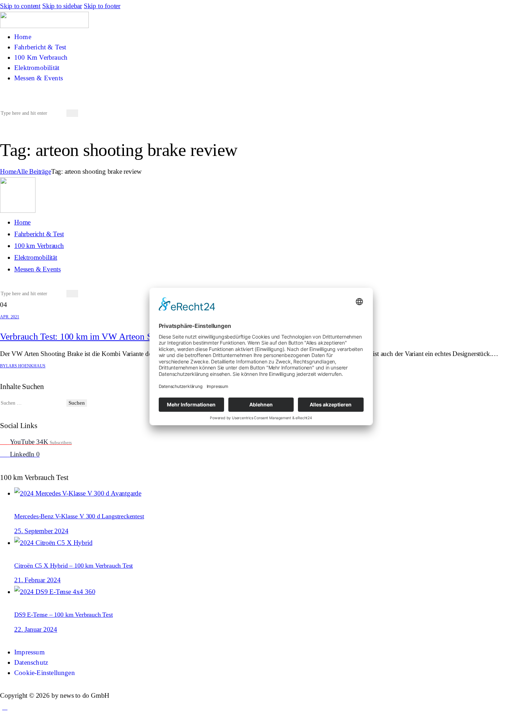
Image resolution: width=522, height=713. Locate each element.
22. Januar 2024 (35, 629)
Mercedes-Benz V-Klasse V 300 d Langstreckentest (79, 516)
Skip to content (20, 6)
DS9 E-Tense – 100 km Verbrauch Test (63, 614)
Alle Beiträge (33, 171)
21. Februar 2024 (37, 580)
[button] (5, 100)
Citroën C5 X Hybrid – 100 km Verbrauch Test (73, 565)
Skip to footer (102, 6)
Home (8, 171)
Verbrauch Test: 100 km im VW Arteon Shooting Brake (101, 336)
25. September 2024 (41, 531)
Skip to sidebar (62, 6)
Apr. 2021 (9, 316)
